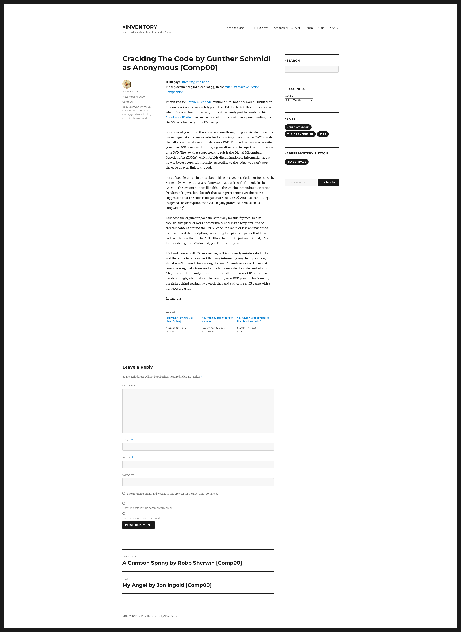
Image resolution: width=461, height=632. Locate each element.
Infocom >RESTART (286, 28)
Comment (130, 385)
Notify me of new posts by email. (141, 517)
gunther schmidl (140, 114)
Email (127, 457)
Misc (321, 28)
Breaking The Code (195, 82)
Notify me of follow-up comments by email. (147, 507)
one (124, 118)
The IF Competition (300, 134)
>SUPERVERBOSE (298, 127)
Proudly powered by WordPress (159, 616)
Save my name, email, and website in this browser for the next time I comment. (172, 493)
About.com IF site (178, 117)
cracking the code (132, 110)
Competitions (234, 28)
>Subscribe (328, 182)
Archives (290, 96)
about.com (128, 106)
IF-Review (260, 28)
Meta (309, 28)
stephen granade (138, 118)
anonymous (143, 106)
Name (127, 439)
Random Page (296, 162)
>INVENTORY (139, 27)
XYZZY (334, 28)
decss (147, 110)
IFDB (323, 134)
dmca (125, 114)
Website (128, 475)
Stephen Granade (199, 102)
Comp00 (127, 101)
